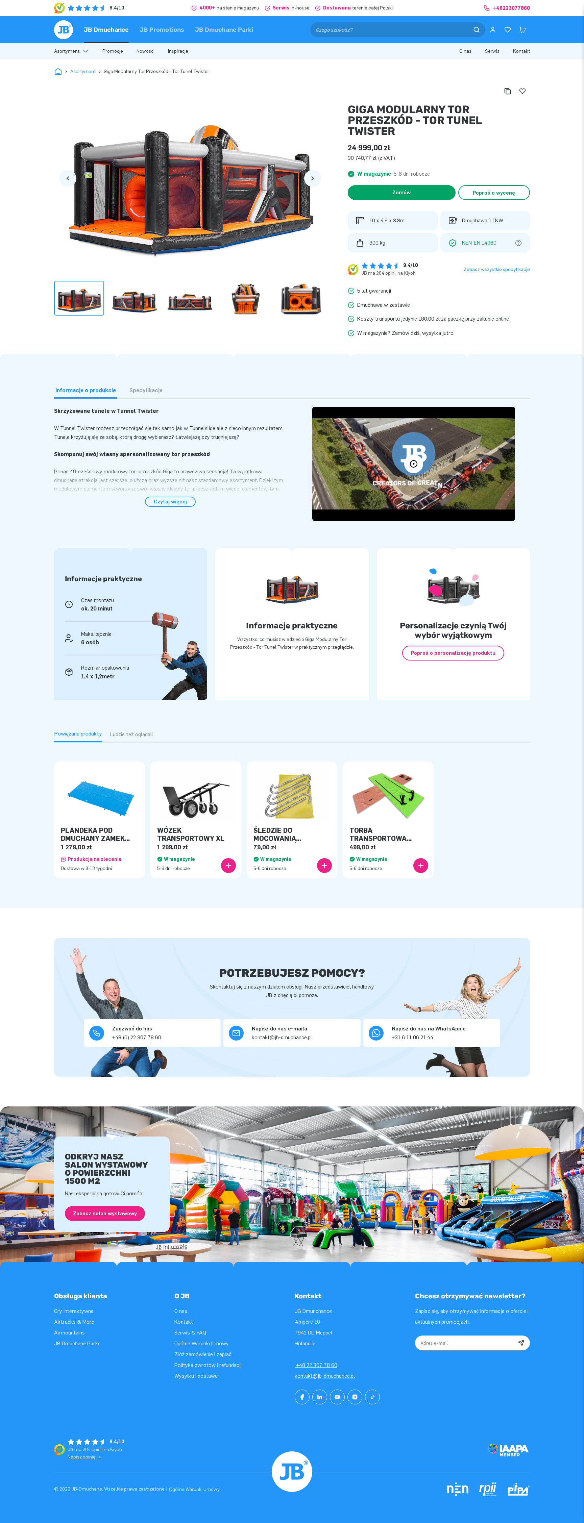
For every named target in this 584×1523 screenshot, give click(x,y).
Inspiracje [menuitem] (178, 51)
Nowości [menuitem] (145, 51)
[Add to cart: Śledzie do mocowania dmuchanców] (324, 865)
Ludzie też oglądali (131, 734)
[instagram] (354, 1397)
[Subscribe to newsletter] (521, 1342)
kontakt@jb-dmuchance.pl (325, 1376)
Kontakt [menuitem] (521, 51)
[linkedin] (319, 1397)
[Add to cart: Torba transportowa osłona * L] (420, 865)
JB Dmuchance (106, 29)
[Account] (492, 29)
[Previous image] (67, 178)
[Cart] (522, 29)
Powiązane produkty (78, 733)
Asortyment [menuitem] (66, 51)
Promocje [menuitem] (112, 51)
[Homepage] (63, 29)
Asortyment (83, 71)
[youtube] (337, 1397)
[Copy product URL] (507, 91)
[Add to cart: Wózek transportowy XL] (228, 865)
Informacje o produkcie (85, 390)
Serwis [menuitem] (492, 51)
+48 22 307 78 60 (316, 1365)
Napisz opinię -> (84, 1457)
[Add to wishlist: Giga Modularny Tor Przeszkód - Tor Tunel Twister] (522, 91)
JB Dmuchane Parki (224, 29)
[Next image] (312, 178)
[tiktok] (372, 1397)
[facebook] (302, 1397)
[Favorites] (507, 29)
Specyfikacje (146, 390)
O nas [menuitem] (465, 51)
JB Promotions (162, 29)
